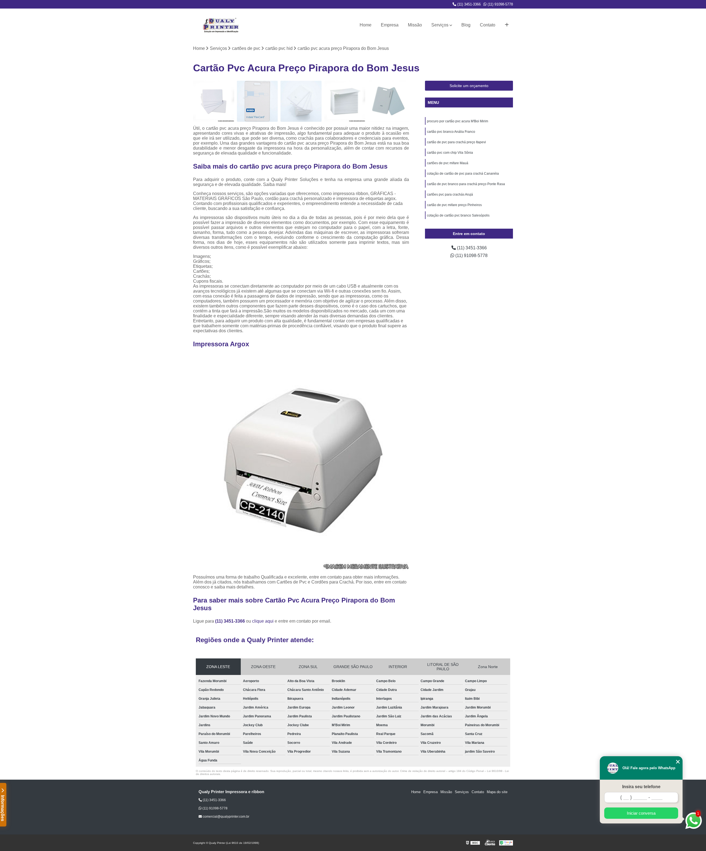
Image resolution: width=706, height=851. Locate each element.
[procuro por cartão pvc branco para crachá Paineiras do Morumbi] (213, 101)
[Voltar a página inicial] (220, 25)
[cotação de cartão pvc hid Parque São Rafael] (301, 101)
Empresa (390, 25)
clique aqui (263, 621)
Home (365, 25)
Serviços (439, 25)
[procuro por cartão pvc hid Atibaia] (257, 101)
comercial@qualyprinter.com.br (225, 816)
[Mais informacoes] (507, 25)
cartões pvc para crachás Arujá (450, 194)
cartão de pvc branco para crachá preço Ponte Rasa (466, 184)
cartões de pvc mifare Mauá (447, 163)
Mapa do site (497, 792)
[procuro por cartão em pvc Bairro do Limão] (344, 101)
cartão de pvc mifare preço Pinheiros (454, 205)
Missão (415, 25)
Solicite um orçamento (469, 85)
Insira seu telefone (641, 786)
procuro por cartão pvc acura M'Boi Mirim (457, 121)
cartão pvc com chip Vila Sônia (450, 153)
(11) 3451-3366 (468, 4)
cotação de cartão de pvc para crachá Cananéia (463, 173)
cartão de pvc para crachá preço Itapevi (456, 142)
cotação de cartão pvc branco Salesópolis (458, 215)
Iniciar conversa (641, 813)
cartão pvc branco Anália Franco (451, 132)
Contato (487, 25)
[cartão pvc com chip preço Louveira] (388, 101)
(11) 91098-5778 (499, 4)
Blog (465, 25)
